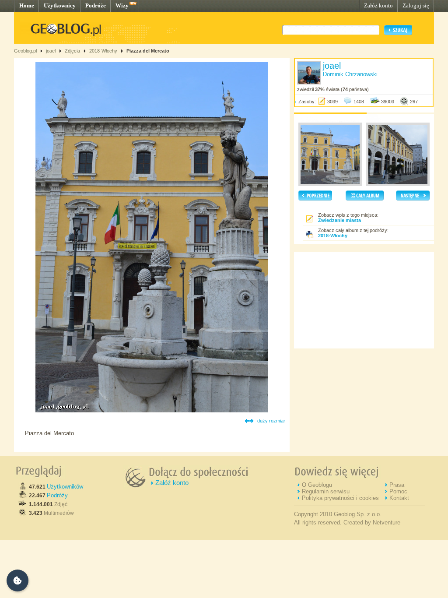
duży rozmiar (271, 420)
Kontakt (399, 498)
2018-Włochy (103, 50)
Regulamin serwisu (326, 491)
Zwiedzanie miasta (339, 220)
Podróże (95, 5)
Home (26, 5)
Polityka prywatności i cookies (340, 498)
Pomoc (398, 491)
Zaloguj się (415, 5)
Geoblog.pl (25, 50)
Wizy (122, 5)
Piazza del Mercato (147, 50)
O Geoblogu (317, 485)
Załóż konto (378, 5)
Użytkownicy (60, 5)
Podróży (57, 495)
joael (51, 50)
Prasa (396, 485)
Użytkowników (65, 486)
